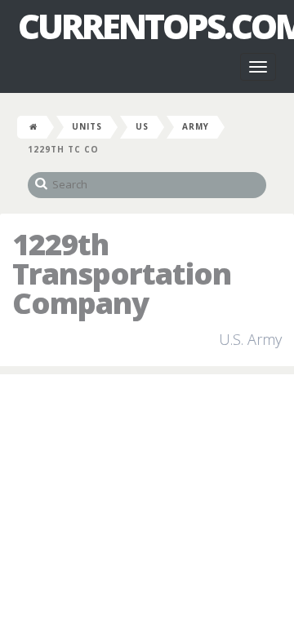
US (142, 126)
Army (195, 126)
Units (87, 126)
